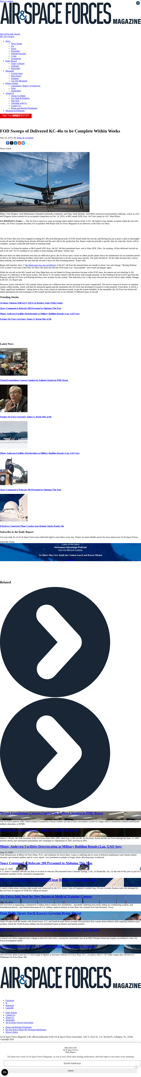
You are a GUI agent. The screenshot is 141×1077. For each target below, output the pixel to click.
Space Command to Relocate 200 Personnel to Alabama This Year (30, 490)
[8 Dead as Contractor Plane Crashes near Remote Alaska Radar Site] (14, 521)
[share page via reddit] (19, 144)
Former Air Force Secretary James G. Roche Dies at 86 (25, 417)
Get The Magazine (19, 81)
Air (12, 46)
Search (17, 34)
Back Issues (16, 76)
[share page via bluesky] (23, 144)
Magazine (10, 71)
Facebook (10, 1000)
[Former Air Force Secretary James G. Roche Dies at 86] (14, 411)
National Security (18, 53)
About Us (10, 93)
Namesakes (16, 91)
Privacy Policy (12, 1032)
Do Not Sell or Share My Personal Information (26, 1029)
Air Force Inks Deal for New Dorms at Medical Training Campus (46, 896)
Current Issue (17, 73)
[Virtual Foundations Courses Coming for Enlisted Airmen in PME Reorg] (14, 375)
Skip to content (6, 1)
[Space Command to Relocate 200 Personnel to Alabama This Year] (14, 484)
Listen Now (70, 560)
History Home (12, 83)
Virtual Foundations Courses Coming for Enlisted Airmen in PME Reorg (34, 380)
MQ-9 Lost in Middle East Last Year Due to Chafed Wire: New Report (50, 930)
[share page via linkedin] (15, 144)
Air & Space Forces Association (19, 1022)
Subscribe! (15, 68)
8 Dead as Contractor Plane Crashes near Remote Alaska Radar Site (32, 526)
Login (11, 34)
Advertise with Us (19, 103)
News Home (16, 43)
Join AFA (4, 34)
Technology (16, 58)
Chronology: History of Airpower (25, 86)
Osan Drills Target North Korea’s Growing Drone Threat (40, 913)
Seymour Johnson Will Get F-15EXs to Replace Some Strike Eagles (47, 946)
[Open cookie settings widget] (4, 1072)
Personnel (15, 51)
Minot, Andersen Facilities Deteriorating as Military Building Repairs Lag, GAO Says (40, 453)
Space (13, 48)
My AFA (4, 36)
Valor (13, 88)
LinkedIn (9, 1008)
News (8, 41)
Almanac (15, 78)
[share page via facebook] (7, 144)
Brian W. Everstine (25, 138)
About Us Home (18, 96)
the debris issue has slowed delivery (40, 265)
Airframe (15, 66)
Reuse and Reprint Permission (24, 108)
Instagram (10, 1005)
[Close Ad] (136, 1067)
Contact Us (16, 105)
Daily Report (11, 61)
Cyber (13, 56)
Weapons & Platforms (15, 110)
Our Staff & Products (20, 98)
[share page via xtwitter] (11, 144)
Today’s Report (17, 63)
